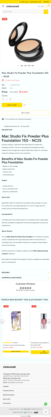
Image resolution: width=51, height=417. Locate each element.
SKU (3, 85)
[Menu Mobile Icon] (3, 6)
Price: (5, 92)
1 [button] (18, 65)
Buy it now (25, 113)
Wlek (29, 416)
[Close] (41, 403)
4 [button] (29, 65)
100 (6, 119)
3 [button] (25, 65)
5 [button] (32, 65)
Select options (15, 351)
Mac (11, 88)
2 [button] (22, 65)
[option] (25, 41)
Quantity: (5, 96)
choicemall (12, 6)
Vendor (4, 88)
